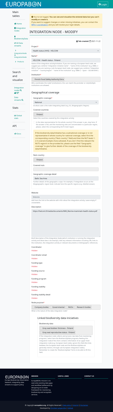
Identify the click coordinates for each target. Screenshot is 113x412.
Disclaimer (84, 405)
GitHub (70, 408)
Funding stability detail (40, 294)
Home (19, 23)
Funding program (38, 279)
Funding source (37, 271)
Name (33, 56)
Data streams (18, 98)
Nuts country (38, 155)
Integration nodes (20, 29)
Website (34, 193)
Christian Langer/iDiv (58, 408)
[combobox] (65, 79)
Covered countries (41, 110)
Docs (18, 133)
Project (34, 46)
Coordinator (36, 247)
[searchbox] (65, 80)
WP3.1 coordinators (39, 25)
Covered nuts (38, 165)
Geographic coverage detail (44, 174)
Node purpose (37, 302)
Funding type (36, 263)
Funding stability (38, 286)
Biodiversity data (46, 323)
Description (36, 207)
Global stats (18, 116)
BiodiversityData (21, 38)
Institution (35, 74)
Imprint (75, 405)
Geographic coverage (42, 98)
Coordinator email (39, 255)
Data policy (67, 405)
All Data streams (18, 44)
